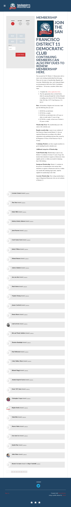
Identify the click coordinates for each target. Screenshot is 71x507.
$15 (21, 36)
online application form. (54, 92)
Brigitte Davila (15, 408)
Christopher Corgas (17, 398)
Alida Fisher (15, 454)
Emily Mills (15, 212)
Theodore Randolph (17, 342)
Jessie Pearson (15, 230)
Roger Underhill (32, 464)
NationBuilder (62, 493)
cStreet (64, 495)
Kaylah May (15, 445)
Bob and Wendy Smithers (18, 333)
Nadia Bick (15, 417)
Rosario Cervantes (16, 464)
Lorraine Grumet (16, 193)
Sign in (7, 493)
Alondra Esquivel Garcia (18, 380)
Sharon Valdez (15, 426)
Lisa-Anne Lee (15, 436)
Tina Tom (14, 202)
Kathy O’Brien (16, 249)
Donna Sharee (15, 314)
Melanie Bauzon (16, 258)
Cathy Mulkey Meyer (17, 361)
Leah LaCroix (15, 324)
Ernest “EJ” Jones (16, 389)
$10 (12, 36)
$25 (21, 41)
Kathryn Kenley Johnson (18, 221)
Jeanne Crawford (16, 305)
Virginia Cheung (16, 296)
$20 (12, 41)
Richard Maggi (16, 370)
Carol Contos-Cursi (17, 240)
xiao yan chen (15, 277)
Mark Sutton (15, 286)
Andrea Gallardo (16, 268)
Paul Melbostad (16, 352)
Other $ (10, 45)
